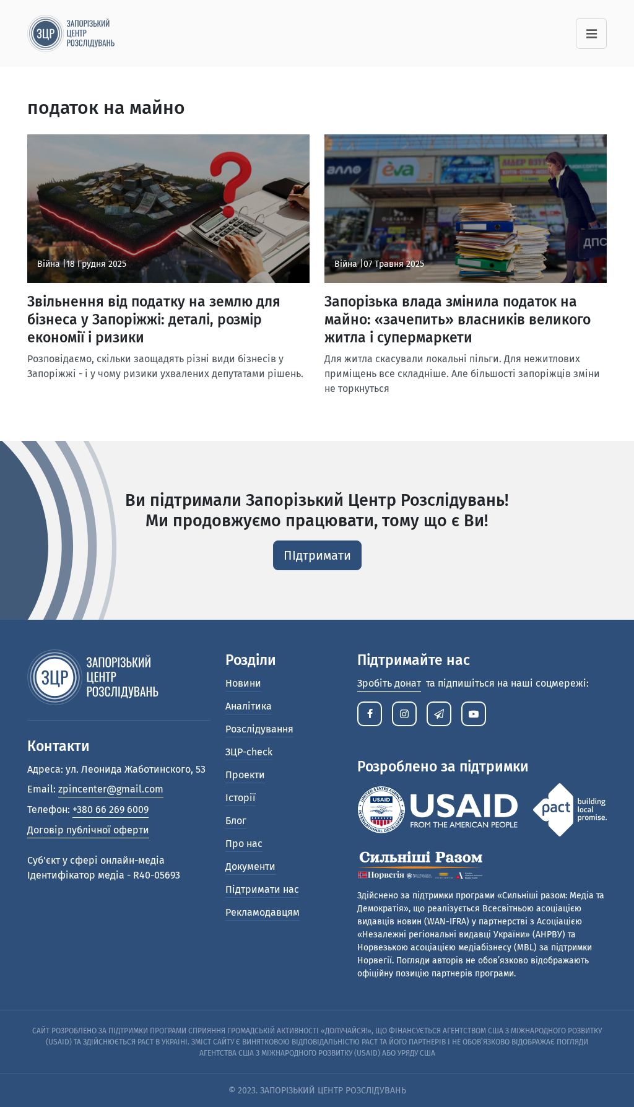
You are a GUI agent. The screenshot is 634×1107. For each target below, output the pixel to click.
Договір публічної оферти (88, 830)
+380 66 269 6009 (110, 809)
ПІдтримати (317, 555)
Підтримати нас (262, 889)
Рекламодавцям (262, 912)
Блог (235, 821)
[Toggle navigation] (591, 33)
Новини (243, 683)
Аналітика (248, 706)
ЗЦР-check (248, 752)
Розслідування (259, 729)
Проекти (245, 775)
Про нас (244, 843)
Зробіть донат (389, 683)
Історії (240, 798)
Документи (250, 866)
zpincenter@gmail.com (110, 789)
